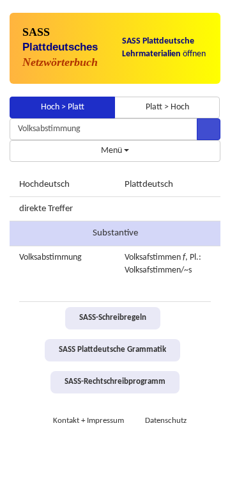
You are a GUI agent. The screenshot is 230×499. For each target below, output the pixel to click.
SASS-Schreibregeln (112, 318)
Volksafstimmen (153, 257)
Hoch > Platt (62, 107)
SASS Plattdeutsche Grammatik (112, 350)
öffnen (164, 47)
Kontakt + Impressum (88, 421)
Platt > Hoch (167, 107)
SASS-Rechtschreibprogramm (115, 382)
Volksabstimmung (50, 257)
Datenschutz (166, 421)
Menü (112, 150)
